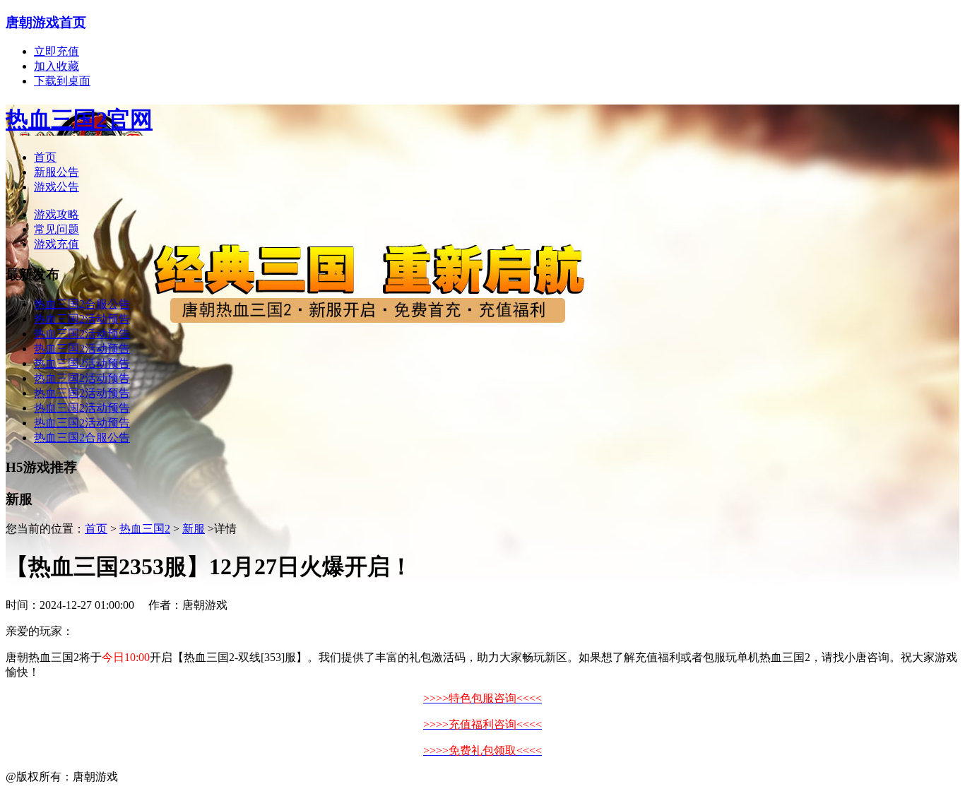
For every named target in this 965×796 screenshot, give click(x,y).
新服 (193, 529)
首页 (45, 157)
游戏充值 (56, 244)
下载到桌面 (62, 81)
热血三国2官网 (79, 119)
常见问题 (56, 229)
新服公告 (56, 172)
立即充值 (56, 51)
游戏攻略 (56, 214)
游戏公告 (56, 187)
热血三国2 (144, 529)
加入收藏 (56, 66)
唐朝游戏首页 (46, 22)
